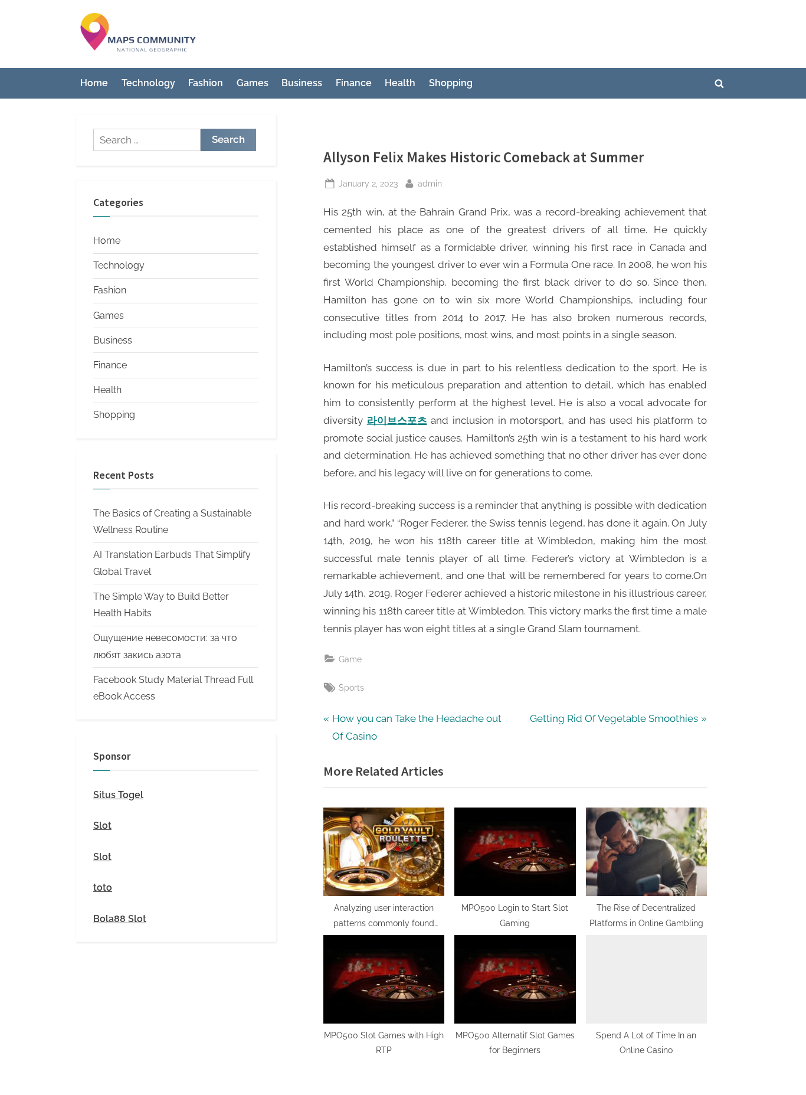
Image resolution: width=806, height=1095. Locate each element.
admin (430, 183)
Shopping (451, 83)
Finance (354, 83)
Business (301, 83)
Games (252, 83)
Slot (102, 825)
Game (350, 659)
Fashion (205, 83)
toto (102, 887)
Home (94, 83)
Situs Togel (118, 794)
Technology (148, 83)
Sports (351, 687)
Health (400, 83)
